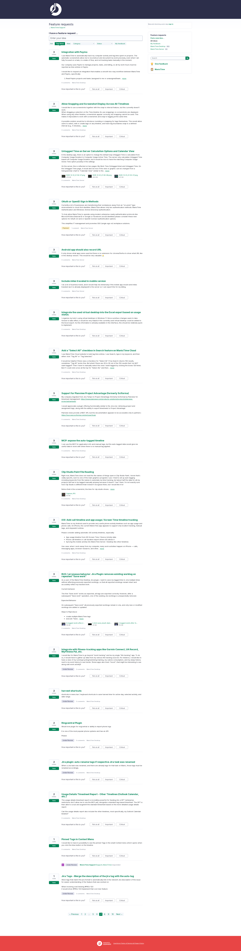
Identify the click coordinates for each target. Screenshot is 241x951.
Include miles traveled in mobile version (84, 281)
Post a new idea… (157, 38)
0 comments (66, 83)
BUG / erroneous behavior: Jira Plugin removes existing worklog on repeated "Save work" (99, 575)
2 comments (66, 628)
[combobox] (169, 58)
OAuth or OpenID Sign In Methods (80, 201)
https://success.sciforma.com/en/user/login (79, 415)
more (124, 78)
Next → (119, 914)
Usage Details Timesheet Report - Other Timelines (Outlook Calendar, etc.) (100, 795)
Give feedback (161, 64)
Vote (54, 58)
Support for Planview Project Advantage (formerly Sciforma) (95, 393)
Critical (123, 89)
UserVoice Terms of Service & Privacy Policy (128, 943)
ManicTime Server (78, 180)
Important (110, 89)
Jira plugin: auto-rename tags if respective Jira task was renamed (98, 762)
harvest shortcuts (71, 690)
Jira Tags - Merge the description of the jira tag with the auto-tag (98, 876)
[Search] (187, 58)
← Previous (74, 914)
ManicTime (160, 69)
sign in (170, 24)
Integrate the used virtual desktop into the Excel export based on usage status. (101, 313)
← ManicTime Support (57, 27)
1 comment (75, 228)
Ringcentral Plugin (72, 723)
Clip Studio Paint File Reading (78, 472)
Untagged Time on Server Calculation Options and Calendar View (98, 151)
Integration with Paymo (74, 52)
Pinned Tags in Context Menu (78, 839)
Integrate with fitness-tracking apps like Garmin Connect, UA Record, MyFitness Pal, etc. (100, 650)
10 (113, 914)
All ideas (153, 41)
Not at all (97, 89)
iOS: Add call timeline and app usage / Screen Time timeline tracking (100, 520)
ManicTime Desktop (79, 83)
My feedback (120, 44)
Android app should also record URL (81, 249)
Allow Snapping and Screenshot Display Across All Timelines (95, 104)
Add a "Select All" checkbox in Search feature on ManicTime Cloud (99, 350)
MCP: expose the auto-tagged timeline (83, 440)
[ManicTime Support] (55, 9)
